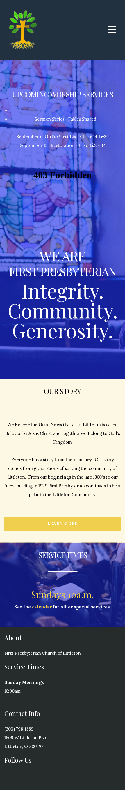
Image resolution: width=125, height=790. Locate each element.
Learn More (62, 523)
